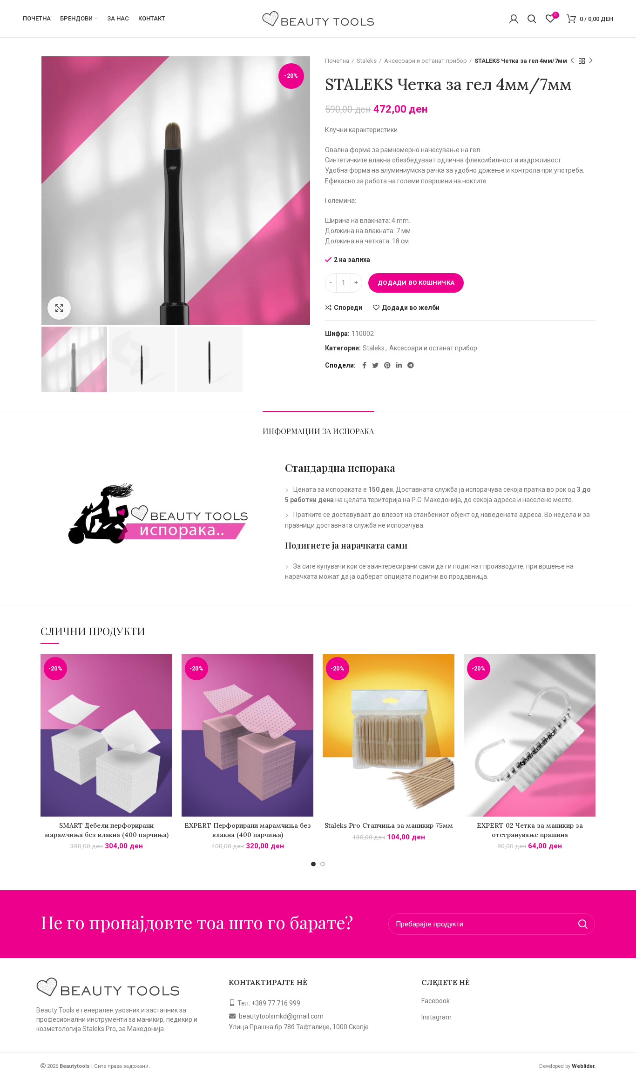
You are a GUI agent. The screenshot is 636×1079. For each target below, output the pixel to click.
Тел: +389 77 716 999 (268, 1003)
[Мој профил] (514, 18)
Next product (590, 61)
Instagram (436, 1017)
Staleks (367, 60)
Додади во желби (411, 307)
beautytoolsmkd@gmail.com (281, 1016)
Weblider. (582, 1066)
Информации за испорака (318, 431)
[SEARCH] (582, 924)
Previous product (572, 61)
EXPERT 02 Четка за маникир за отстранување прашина (530, 830)
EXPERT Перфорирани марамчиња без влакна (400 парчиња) (247, 830)
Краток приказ (165, 689)
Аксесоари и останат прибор (425, 60)
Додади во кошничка (416, 282)
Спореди (348, 307)
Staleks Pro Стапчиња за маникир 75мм (389, 825)
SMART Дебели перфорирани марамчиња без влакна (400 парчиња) (107, 830)
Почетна (337, 60)
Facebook (435, 1001)
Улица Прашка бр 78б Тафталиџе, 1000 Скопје (299, 1027)
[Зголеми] (59, 308)
